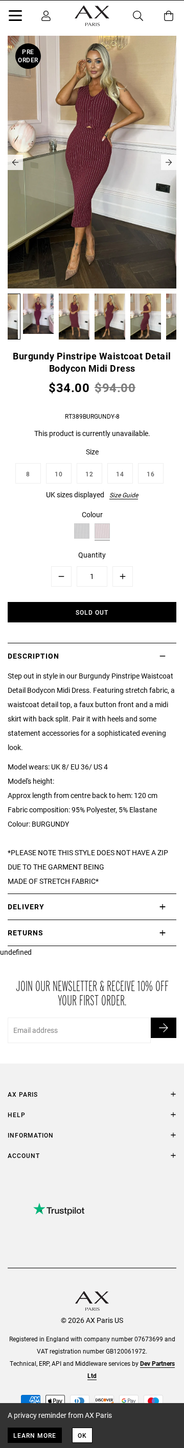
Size (92, 451)
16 (151, 474)
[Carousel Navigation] (92, 162)
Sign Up (163, 1028)
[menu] (15, 17)
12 (89, 474)
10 (59, 474)
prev (15, 162)
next (168, 162)
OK (82, 1435)
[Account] (46, 16)
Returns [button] (25, 932)
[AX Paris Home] (92, 16)
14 (120, 474)
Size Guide (123, 495)
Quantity (92, 555)
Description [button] (33, 656)
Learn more (34, 1435)
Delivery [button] (26, 906)
